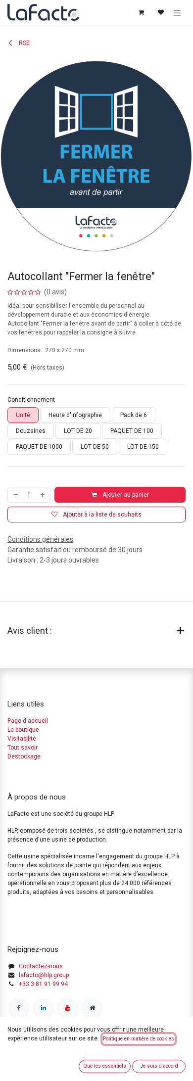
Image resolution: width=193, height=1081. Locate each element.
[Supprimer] (15, 494)
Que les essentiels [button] (104, 1066)
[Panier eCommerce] (141, 12)
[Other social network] (92, 1008)
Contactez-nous (41, 966)
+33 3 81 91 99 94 (43, 984)
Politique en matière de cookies (138, 1038)
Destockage (24, 756)
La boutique (23, 729)
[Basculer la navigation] (177, 12)
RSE (23, 43)
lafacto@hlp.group (44, 975)
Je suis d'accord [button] (159, 1066)
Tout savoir (22, 747)
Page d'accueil (27, 720)
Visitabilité (21, 738)
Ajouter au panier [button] (125, 494)
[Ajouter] (43, 494)
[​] (19, 1008)
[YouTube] (68, 1008)
